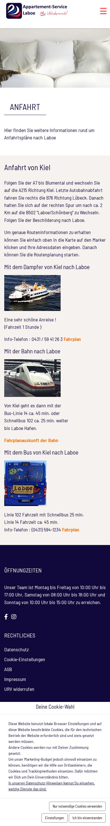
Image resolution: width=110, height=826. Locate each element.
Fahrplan (72, 339)
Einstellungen (54, 818)
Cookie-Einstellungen (24, 659)
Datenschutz (16, 649)
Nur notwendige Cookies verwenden (77, 806)
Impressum (15, 679)
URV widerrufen (19, 689)
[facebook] (6, 617)
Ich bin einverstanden (87, 818)
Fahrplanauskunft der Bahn (31, 440)
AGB (8, 669)
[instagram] (13, 617)
